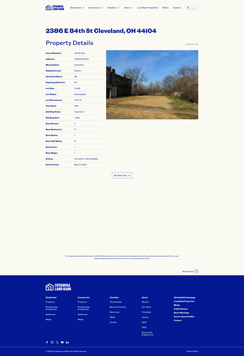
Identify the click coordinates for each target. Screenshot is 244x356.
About (127, 7)
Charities (112, 7)
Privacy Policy (192, 351)
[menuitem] (77, 7)
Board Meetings (181, 312)
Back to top (187, 271)
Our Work (146, 307)
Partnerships (116, 302)
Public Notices (181, 309)
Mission (145, 302)
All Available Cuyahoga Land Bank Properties (184, 299)
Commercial (94, 7)
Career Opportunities (184, 316)
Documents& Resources (147, 333)
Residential (75, 7)
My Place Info (120, 175)
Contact (177, 7)
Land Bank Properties (147, 7)
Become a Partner (118, 307)
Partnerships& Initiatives (52, 308)
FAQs (144, 327)
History (145, 317)
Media (166, 7)
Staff (144, 322)
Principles (146, 312)
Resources (50, 314)
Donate (113, 322)
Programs (50, 302)
